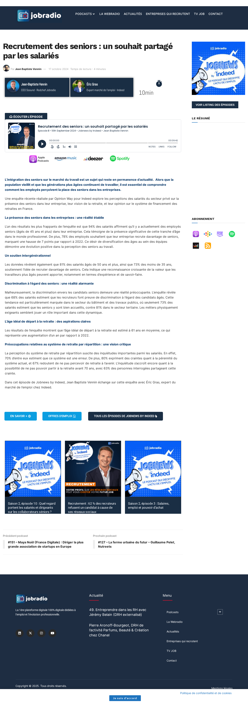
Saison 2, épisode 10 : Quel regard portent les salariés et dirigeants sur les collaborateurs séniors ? (31, 508)
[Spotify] (234, 235)
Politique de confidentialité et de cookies (206, 693)
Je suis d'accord (125, 698)
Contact (215, 14)
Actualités (133, 14)
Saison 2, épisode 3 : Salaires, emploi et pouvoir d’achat (148, 505)
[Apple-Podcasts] (198, 235)
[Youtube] (52, 633)
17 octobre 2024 (58, 69)
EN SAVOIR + (18, 416)
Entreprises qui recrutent (168, 14)
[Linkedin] (20, 633)
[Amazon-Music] (222, 235)
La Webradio (109, 14)
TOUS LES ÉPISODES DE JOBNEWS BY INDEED (124, 416)
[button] (26, 116)
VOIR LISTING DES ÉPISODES (215, 104)
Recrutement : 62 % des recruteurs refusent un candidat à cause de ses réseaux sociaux (92, 508)
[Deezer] (198, 246)
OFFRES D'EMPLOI (60, 416)
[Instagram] (41, 633)
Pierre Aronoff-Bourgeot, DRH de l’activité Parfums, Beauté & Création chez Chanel (119, 630)
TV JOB (199, 14)
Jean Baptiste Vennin (28, 69)
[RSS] (210, 246)
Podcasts (83, 14)
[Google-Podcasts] (210, 235)
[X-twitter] (31, 633)
